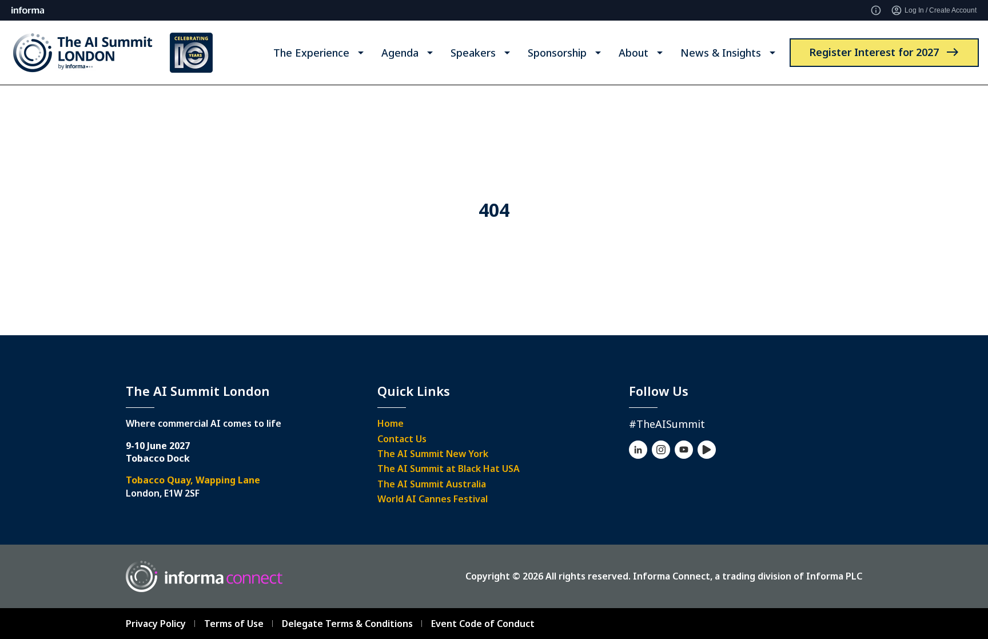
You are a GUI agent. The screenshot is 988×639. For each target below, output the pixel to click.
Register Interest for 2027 (874, 52)
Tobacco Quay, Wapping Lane (193, 480)
